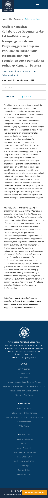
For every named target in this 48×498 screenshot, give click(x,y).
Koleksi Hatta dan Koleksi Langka (24, 391)
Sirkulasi (24, 377)
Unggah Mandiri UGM (24, 439)
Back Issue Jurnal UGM (24, 461)
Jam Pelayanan (24, 369)
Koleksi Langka (24, 465)
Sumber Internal (24, 408)
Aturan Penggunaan (12, 494)
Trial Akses (24, 426)
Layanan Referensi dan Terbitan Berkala (24, 382)
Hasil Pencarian (16, 19)
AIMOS (24, 443)
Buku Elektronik (24, 421)
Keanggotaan (24, 373)
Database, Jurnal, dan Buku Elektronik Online (24, 417)
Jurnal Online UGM (24, 457)
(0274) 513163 (27, 354)
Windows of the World (24, 395)
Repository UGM (24, 474)
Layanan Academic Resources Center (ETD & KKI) (24, 386)
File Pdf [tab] (27, 96)
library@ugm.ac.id (28, 357)
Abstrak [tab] (10, 96)
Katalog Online (24, 470)
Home (4, 19)
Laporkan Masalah (35, 492)
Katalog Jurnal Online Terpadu (24, 413)
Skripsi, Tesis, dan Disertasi (24, 452)
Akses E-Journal (24, 448)
